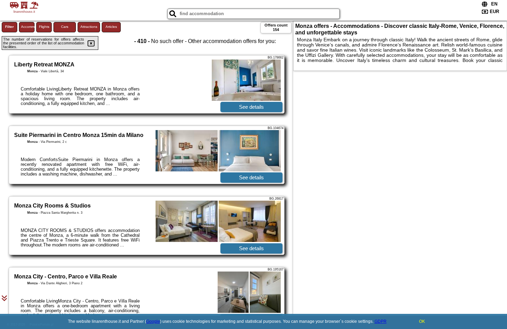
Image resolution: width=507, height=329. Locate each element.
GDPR (381, 321)
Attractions (88, 27)
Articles (111, 27)
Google (153, 321)
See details (251, 107)
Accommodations (27, 27)
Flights (44, 27)
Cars (64, 27)
